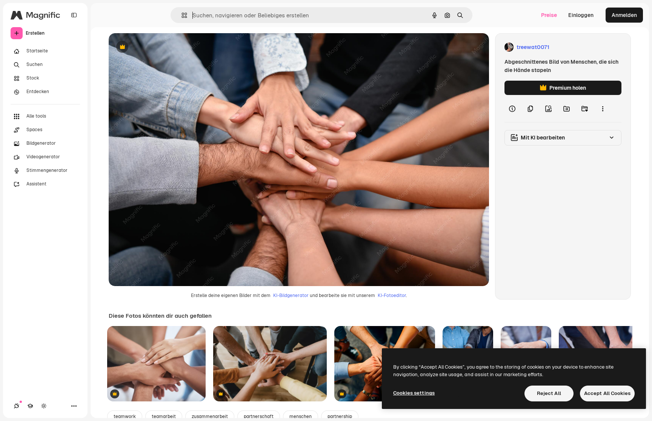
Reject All (549, 393)
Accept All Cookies (607, 393)
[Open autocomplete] (181, 15)
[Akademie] (30, 406)
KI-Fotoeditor (392, 295)
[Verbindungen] (17, 406)
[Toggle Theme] (44, 406)
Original (157, 47)
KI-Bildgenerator (291, 295)
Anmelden (624, 15)
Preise (549, 15)
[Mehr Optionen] (602, 108)
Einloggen (581, 15)
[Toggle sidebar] (74, 15)
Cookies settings (414, 393)
